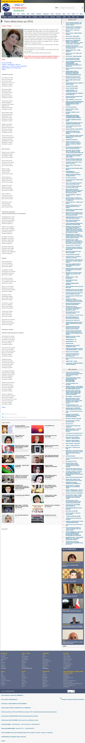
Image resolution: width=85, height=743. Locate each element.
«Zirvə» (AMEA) (66, 656)
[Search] (82, 7)
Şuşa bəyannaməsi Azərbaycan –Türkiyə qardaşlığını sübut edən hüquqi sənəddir (73, 529)
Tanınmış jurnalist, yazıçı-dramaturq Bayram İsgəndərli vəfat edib (74, 293)
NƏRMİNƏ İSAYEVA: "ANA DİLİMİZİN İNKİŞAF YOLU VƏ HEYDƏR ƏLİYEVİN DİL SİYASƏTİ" (74, 538)
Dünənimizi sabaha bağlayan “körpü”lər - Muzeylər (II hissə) (73, 438)
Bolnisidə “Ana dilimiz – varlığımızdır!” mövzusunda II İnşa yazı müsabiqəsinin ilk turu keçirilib (74, 300)
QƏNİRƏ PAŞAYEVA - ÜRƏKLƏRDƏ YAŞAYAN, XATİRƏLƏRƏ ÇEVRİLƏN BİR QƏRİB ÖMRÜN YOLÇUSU (74, 387)
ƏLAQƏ (2, 685)
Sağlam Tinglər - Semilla (71, 361)
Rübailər (44, 666)
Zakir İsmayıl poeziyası (71, 107)
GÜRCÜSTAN (45, 671)
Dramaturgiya (45, 659)
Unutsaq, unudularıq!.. (6, 680)
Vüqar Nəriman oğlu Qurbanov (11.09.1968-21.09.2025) (73, 221)
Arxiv (68, 13)
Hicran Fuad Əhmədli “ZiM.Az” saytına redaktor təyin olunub (73, 59)
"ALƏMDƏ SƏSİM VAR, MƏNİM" (73, 516)
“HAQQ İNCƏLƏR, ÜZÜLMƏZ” (73, 254)
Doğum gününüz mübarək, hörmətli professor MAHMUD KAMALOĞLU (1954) (74, 323)
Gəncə (40, 16)
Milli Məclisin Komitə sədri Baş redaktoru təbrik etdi (73, 337)
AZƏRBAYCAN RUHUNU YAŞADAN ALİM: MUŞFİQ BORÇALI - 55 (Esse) (74, 349)
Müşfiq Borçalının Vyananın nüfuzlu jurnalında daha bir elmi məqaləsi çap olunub (74, 269)
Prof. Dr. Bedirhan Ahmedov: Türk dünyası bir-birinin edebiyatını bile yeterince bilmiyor (74, 24)
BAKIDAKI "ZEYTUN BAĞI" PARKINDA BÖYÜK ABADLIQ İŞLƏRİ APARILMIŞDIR (73, 415)
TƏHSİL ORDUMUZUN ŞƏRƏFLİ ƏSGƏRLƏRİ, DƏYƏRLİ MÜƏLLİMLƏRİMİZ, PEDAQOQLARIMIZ (73, 379)
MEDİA (32, 13)
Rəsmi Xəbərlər (12, 16)
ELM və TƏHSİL (26, 653)
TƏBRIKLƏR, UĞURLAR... (72, 139)
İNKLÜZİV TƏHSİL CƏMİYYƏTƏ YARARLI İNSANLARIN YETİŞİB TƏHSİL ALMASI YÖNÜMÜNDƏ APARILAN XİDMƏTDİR (73, 392)
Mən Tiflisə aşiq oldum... (71, 177)
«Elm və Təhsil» (66, 661)
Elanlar (2, 682)
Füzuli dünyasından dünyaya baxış (74, 435)
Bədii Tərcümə (45, 665)
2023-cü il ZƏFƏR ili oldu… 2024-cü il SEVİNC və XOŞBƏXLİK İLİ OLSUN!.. (74, 490)
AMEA (64, 16)
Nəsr (43, 658)
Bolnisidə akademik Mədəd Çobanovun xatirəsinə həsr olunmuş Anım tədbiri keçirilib (74, 47)
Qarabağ (52, 16)
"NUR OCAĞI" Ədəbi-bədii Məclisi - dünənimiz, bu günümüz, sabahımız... (74, 469)
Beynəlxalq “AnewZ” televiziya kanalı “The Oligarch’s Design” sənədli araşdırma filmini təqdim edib (74, 151)
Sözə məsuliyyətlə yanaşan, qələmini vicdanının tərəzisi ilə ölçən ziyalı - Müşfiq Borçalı (74, 136)
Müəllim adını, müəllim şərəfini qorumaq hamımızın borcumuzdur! (74, 480)
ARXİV (23, 665)
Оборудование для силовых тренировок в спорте (73, 346)
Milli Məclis (20, 16)
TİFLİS (43, 673)
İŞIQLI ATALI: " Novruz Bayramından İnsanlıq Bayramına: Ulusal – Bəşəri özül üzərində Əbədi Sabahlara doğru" (74, 452)
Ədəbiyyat (38, 13)
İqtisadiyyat (24, 677)
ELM (18, 13)
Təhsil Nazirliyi (25, 656)
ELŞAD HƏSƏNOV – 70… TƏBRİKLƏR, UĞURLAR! (72, 91)
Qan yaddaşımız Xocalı (71, 461)
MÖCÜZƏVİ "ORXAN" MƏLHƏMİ (73, 418)
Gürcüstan (58, 13)
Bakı (30, 16)
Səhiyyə (23, 680)
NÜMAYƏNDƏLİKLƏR (68, 677)
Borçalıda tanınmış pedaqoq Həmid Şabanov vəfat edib (74, 97)
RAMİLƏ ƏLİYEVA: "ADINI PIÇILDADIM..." (72, 277)
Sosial (23, 679)
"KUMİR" (3, 676)
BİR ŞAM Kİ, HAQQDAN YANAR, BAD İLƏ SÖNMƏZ (73, 252)
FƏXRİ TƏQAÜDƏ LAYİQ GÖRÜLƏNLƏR (72, 683)
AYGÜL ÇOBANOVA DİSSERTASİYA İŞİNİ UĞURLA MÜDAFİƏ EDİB (74, 224)
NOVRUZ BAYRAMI (70, 456)
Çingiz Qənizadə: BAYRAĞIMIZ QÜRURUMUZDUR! (73, 505)
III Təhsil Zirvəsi (69, 423)
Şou (23, 686)
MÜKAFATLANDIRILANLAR (69, 680)
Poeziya (44, 656)
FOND (73, 13)
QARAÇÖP (44, 682)
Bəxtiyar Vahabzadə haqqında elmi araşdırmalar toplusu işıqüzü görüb (74, 159)
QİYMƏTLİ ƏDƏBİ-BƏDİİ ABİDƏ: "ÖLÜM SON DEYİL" (73, 175)
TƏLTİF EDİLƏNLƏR (68, 682)
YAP (26, 16)
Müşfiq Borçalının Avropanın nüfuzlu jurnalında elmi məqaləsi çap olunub (74, 290)
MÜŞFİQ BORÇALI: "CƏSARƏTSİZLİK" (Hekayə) (72, 172)
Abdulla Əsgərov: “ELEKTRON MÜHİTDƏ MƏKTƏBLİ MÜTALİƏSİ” (74, 408)
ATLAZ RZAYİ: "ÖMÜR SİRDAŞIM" (74, 56)
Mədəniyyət (46, 13)
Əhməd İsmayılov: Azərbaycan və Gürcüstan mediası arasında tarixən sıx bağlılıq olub (74, 199)
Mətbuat (23, 661)
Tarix (23, 673)
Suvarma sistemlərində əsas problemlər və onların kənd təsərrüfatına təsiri (72, 355)
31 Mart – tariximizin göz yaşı (72, 445)
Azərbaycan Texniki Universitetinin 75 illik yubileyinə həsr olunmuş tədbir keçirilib (74, 156)
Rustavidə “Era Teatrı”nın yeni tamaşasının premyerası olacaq (73, 77)
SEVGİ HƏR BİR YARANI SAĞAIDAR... (71, 281)
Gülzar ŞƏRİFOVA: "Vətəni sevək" (74, 99)
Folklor (44, 655)
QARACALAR (45, 685)
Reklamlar (3, 683)
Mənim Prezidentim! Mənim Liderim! (74, 477)
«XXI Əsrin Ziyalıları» (68, 663)
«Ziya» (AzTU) (66, 655)
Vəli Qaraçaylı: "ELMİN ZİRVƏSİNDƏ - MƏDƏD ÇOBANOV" (74, 364)
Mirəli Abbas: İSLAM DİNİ (72, 511)
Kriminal (23, 685)
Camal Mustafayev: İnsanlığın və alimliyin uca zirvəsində (73, 257)
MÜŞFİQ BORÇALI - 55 (71, 339)
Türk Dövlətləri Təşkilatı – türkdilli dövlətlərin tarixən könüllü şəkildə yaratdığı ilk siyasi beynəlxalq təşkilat (74, 496)
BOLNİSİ (44, 679)
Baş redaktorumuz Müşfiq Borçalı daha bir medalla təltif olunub (74, 148)
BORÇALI (44, 676)
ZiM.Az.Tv (66, 668)
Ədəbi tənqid (45, 662)
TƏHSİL (23, 13)
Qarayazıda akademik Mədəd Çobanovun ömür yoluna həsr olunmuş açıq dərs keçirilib (73, 327)
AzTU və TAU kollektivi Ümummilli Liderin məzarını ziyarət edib (74, 183)
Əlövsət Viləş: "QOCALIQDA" (73, 36)
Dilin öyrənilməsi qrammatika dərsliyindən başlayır (73, 312)
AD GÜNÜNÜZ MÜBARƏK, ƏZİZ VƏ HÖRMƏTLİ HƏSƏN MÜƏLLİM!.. (74, 123)
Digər (64, 13)
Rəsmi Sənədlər (4, 658)
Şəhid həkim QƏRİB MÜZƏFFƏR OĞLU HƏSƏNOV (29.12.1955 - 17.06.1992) (73, 265)
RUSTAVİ (44, 674)
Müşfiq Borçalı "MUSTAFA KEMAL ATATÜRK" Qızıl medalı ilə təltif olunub (74, 274)
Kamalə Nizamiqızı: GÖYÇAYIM (73, 38)
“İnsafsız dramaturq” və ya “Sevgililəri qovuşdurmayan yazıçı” (74, 405)
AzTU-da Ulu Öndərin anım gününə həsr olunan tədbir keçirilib (74, 187)
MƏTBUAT (66, 653)
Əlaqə (81, 13)
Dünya (52, 13)
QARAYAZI (44, 680)
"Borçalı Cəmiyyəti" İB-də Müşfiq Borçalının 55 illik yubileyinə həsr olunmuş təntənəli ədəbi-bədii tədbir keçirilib (74, 332)
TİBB (28, 13)
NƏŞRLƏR (65, 679)
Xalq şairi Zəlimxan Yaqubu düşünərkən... (72, 109)
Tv (77, 13)
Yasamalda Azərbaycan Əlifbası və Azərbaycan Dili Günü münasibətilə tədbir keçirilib (74, 248)
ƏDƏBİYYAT (45, 653)
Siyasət (23, 676)
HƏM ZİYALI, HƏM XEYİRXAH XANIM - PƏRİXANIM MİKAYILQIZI (74, 522)
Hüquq (23, 674)
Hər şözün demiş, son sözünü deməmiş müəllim (73, 421)
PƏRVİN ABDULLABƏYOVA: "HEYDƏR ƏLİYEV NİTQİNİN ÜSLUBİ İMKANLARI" (74, 543)
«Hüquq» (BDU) (67, 658)
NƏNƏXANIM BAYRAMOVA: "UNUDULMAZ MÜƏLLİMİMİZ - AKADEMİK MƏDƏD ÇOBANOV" (73, 116)
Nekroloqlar (3, 679)
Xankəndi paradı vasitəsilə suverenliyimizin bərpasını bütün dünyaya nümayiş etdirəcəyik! (73, 501)
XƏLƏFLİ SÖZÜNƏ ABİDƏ (72, 88)
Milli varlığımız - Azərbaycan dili (73, 396)
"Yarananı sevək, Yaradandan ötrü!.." (74, 433)
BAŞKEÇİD (45, 677)
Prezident (4, 16)
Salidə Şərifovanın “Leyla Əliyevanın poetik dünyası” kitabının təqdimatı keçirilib (74, 261)
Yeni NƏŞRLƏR (66, 665)
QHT (77, 16)
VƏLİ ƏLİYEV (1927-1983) (72, 86)
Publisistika (45, 663)
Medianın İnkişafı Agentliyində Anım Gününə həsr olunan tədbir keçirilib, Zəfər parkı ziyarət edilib (74, 214)
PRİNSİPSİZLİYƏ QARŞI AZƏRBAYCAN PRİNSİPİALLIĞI (73, 483)
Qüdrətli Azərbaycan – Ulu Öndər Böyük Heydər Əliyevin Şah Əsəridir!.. (73, 430)
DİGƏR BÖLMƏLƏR (27, 668)
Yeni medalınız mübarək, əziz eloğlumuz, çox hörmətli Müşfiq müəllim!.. (73, 132)
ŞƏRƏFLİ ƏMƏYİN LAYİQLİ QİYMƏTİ (74, 129)
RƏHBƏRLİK (66, 674)
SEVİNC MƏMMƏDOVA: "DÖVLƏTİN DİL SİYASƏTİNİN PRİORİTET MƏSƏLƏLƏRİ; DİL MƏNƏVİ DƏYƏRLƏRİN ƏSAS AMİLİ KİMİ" (74, 533)
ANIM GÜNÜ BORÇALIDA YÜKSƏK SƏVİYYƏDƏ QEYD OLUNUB (74, 217)
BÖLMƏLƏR (4, 653)
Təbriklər (3, 677)
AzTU (69, 16)
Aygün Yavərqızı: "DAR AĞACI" (73, 245)
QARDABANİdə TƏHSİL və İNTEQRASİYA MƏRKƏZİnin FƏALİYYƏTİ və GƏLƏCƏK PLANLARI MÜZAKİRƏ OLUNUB (73, 73)
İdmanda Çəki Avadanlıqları (72, 351)
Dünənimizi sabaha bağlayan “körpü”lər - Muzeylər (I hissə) (73, 441)
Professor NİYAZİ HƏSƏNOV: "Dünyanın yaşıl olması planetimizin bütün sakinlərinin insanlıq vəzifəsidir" (74, 374)
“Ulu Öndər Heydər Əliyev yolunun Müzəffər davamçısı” (74, 163)
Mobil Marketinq (69, 343)
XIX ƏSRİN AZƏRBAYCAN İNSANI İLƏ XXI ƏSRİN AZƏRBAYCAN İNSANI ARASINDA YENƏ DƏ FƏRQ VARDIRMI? (74, 473)
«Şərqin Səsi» (66, 662)
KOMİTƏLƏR (66, 676)
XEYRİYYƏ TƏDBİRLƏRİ (69, 685)
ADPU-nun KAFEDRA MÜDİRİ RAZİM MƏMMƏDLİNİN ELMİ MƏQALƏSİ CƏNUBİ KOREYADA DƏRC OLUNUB (74, 103)
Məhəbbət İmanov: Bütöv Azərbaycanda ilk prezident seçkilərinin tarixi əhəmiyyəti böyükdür (72, 465)
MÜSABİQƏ (45, 668)
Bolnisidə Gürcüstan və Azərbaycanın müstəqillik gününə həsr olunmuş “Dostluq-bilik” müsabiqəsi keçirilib (73, 308)
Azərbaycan (8, 13)
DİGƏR (3, 671)
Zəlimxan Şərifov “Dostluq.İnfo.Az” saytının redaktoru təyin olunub (74, 27)
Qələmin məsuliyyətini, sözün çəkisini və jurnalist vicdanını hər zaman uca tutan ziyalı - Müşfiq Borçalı (73, 143)
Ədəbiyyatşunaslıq (46, 661)
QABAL (44, 683)
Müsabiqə (9, 25)
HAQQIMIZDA (66, 686)
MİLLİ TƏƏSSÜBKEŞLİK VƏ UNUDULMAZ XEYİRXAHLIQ (72, 318)
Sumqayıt (35, 16)
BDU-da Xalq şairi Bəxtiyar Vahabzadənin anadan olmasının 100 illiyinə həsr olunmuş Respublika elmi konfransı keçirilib (74, 191)
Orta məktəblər (25, 659)
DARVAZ (44, 686)
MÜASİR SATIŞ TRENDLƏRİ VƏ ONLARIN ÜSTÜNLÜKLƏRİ (73, 304)
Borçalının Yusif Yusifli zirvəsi (73, 320)
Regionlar (58, 16)
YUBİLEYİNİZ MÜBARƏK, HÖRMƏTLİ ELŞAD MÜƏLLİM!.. (74, 94)
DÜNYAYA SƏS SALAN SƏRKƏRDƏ (74, 493)
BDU (73, 16)
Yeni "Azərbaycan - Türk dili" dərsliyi (74, 315)
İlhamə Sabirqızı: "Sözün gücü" (73, 443)
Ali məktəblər (25, 658)
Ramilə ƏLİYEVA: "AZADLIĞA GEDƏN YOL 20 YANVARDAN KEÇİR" (73, 486)
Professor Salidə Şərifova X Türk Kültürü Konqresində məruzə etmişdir (73, 206)
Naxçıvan (46, 16)
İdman (23, 683)
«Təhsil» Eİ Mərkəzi (67, 659)
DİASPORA (24, 666)
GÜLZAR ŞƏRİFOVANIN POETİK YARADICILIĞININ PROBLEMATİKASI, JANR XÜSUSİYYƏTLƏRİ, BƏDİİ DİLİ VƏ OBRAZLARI (73, 64)
